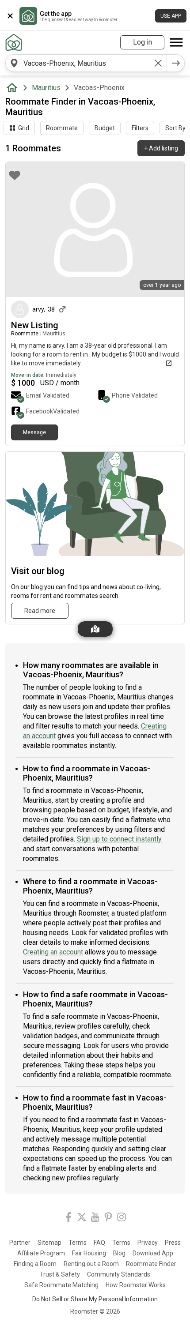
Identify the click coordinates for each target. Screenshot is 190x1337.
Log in (142, 42)
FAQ (99, 1242)
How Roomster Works (136, 1284)
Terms (77, 1242)
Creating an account (53, 952)
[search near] (14, 63)
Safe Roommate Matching (61, 1284)
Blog (119, 1253)
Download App (153, 1253)
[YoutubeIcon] (95, 1218)
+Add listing (161, 148)
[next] (176, 63)
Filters (140, 127)
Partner (19, 1242)
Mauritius (46, 87)
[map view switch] (95, 629)
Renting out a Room (91, 1263)
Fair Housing (89, 1253)
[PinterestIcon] (108, 1218)
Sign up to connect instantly (119, 839)
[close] (10, 16)
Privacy (147, 1242)
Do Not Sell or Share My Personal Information (95, 1299)
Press (173, 1242)
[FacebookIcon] (68, 1218)
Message (34, 432)
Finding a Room (35, 1263)
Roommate (62, 127)
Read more (39, 610)
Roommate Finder (151, 1263)
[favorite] (14, 175)
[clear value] (158, 63)
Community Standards (118, 1274)
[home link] (13, 42)
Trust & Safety (60, 1274)
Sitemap (49, 1242)
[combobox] (86, 63)
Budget (105, 127)
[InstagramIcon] (121, 1218)
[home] (13, 87)
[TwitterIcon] (81, 1218)
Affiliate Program (41, 1253)
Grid (23, 127)
